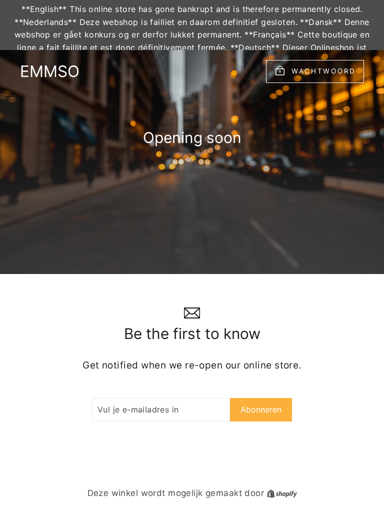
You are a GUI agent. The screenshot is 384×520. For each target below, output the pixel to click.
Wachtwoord (324, 71)
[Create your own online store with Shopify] (282, 493)
